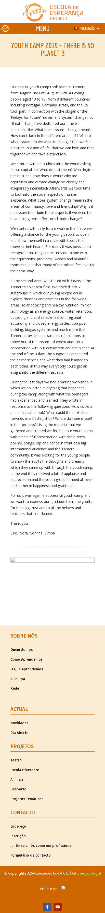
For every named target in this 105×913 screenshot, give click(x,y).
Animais (16, 779)
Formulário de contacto (30, 855)
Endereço (18, 826)
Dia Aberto (19, 733)
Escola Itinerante (24, 770)
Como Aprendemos (26, 659)
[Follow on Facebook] (47, 907)
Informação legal (86, 873)
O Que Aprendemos (26, 669)
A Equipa (17, 679)
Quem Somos (21, 650)
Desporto (18, 789)
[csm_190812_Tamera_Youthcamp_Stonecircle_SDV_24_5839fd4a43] (52, 561)
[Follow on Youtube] (58, 907)
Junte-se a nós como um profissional (41, 845)
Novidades (19, 723)
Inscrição (18, 836)
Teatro (16, 760)
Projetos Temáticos (26, 799)
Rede (14, 688)
